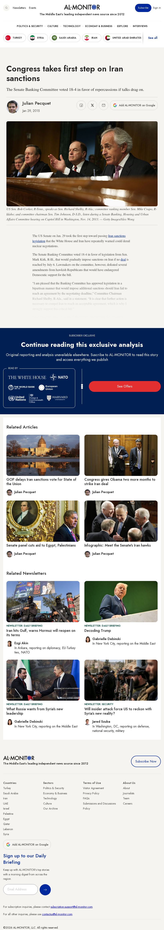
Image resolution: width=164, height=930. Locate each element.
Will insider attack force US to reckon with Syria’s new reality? (118, 711)
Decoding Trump (97, 630)
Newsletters (19, 8)
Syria (6, 834)
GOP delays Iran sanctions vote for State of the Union (41, 482)
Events (32, 8)
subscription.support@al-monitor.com (72, 907)
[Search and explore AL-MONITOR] (6, 8)
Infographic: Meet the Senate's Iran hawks (117, 545)
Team (126, 798)
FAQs (86, 798)
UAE (5, 804)
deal (123, 259)
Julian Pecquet (36, 103)
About (126, 788)
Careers (127, 804)
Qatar (6, 824)
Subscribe (143, 8)
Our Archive (50, 809)
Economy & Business (98, 26)
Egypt (6, 819)
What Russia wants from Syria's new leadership (34, 711)
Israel (6, 809)
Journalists (128, 793)
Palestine (8, 814)
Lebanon (8, 829)
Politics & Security (30, 26)
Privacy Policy (91, 793)
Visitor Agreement (93, 788)
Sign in (157, 8)
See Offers (124, 386)
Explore (122, 26)
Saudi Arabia (10, 793)
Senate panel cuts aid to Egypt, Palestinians (41, 545)
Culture (52, 26)
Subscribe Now (145, 761)
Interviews (140, 26)
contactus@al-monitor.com (57, 914)
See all (152, 38)
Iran (5, 798)
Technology (71, 26)
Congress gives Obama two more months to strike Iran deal (119, 482)
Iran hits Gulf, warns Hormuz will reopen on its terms (40, 633)
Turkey (7, 788)
